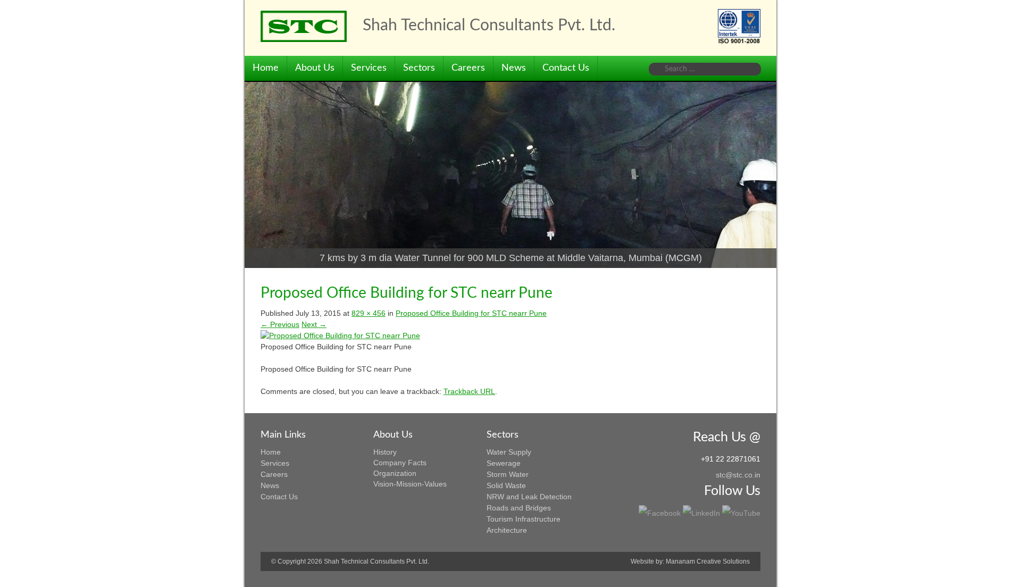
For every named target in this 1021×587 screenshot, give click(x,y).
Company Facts (399, 462)
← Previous (280, 324)
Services (369, 68)
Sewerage (504, 463)
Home (266, 68)
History (385, 452)
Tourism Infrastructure (523, 519)
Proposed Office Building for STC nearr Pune (471, 313)
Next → (314, 324)
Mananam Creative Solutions (708, 561)
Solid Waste (506, 485)
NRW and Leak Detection (529, 496)
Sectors (419, 68)
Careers (468, 68)
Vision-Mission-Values (410, 484)
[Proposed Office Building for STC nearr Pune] (340, 335)
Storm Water (508, 474)
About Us (314, 68)
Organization (394, 473)
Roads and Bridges (519, 508)
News (513, 68)
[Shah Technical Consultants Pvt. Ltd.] (304, 26)
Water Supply (509, 452)
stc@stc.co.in (738, 475)
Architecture (507, 530)
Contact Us (565, 68)
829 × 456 (369, 313)
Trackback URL (469, 391)
